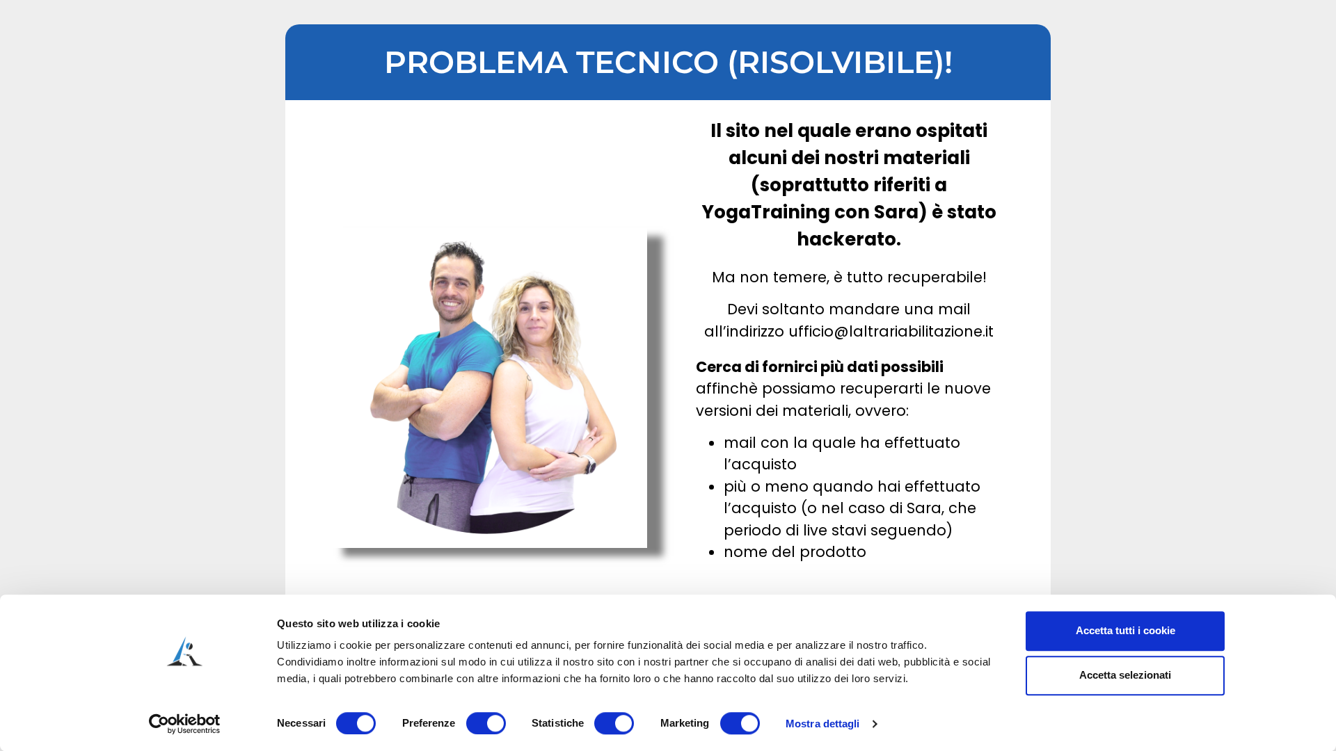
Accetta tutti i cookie (1125, 630)
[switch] (486, 723)
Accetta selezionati (1125, 675)
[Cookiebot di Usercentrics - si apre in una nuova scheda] (185, 723)
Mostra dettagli (823, 723)
